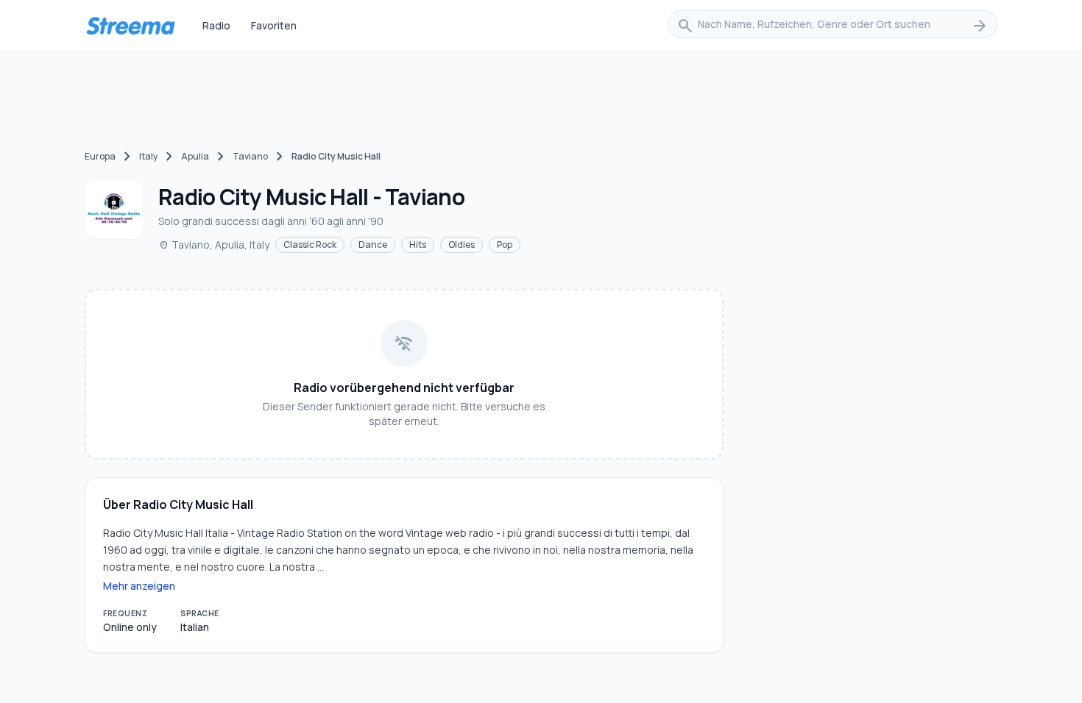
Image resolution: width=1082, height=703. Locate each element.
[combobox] (832, 25)
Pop (504, 244)
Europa (100, 156)
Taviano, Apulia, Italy (213, 244)
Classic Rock (309, 244)
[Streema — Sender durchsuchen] (130, 25)
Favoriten (274, 25)
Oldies (461, 244)
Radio (216, 25)
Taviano (250, 156)
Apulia (195, 156)
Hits (417, 244)
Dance (372, 244)
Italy (148, 156)
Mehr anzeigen (139, 586)
